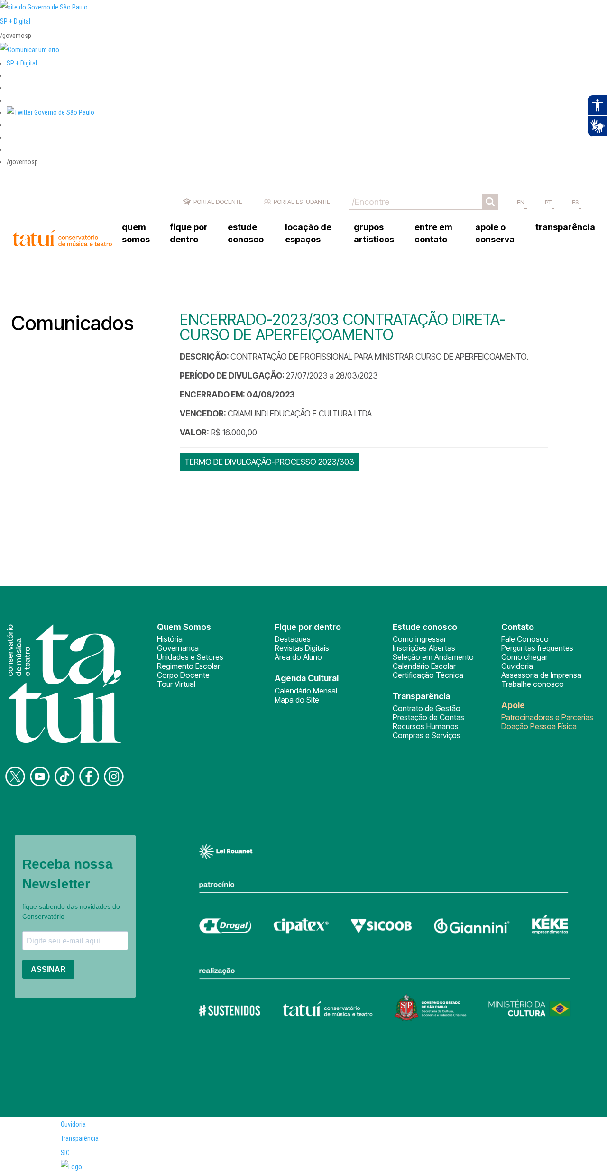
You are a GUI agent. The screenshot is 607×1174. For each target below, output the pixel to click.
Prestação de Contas (428, 717)
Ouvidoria (517, 666)
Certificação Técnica (428, 675)
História (170, 639)
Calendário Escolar (424, 666)
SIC (65, 1152)
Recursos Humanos (426, 726)
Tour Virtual (176, 684)
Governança (178, 648)
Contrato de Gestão (426, 708)
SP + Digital (15, 21)
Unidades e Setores (190, 657)
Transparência (80, 1138)
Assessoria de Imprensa (541, 675)
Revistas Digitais (302, 648)
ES (575, 202)
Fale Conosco (525, 639)
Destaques (293, 639)
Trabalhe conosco (532, 684)
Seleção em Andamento (433, 657)
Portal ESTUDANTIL (302, 201)
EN (520, 202)
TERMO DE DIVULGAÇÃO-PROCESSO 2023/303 (269, 462)
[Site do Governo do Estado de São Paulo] (44, 7)
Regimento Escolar (188, 666)
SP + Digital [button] (22, 63)
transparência (565, 227)
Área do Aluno (298, 657)
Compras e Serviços (426, 735)
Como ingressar (419, 639)
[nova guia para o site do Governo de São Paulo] (29, 50)
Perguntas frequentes (537, 648)
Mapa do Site (297, 699)
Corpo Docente (183, 675)
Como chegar (524, 657)
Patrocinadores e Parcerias (547, 717)
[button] (50, 112)
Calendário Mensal (306, 690)
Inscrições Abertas (424, 648)
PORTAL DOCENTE (217, 201)
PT (548, 202)
